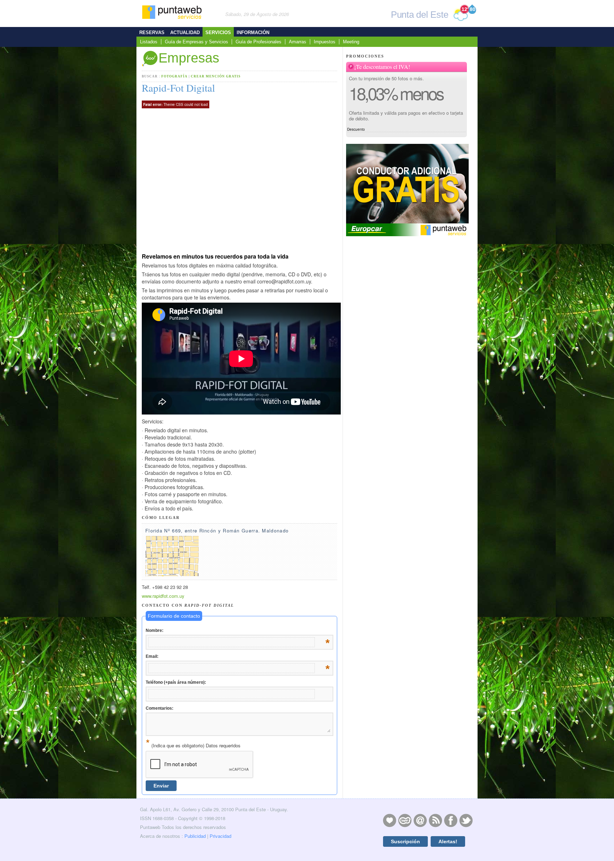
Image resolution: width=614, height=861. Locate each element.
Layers (405, 820)
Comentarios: (159, 708)
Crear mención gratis (216, 76)
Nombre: (238, 631)
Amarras (297, 41)
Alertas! (447, 841)
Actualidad (185, 32)
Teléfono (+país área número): (176, 682)
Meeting (351, 41)
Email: (238, 657)
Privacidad (220, 836)
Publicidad (195, 836)
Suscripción (405, 841)
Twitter (466, 820)
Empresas (188, 57)
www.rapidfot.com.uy (163, 595)
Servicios (218, 32)
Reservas (152, 32)
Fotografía (175, 76)
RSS (435, 820)
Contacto (420, 820)
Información (253, 32)
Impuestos (324, 41)
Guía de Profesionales (258, 41)
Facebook (450, 820)
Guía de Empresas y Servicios (196, 41)
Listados (148, 41)
